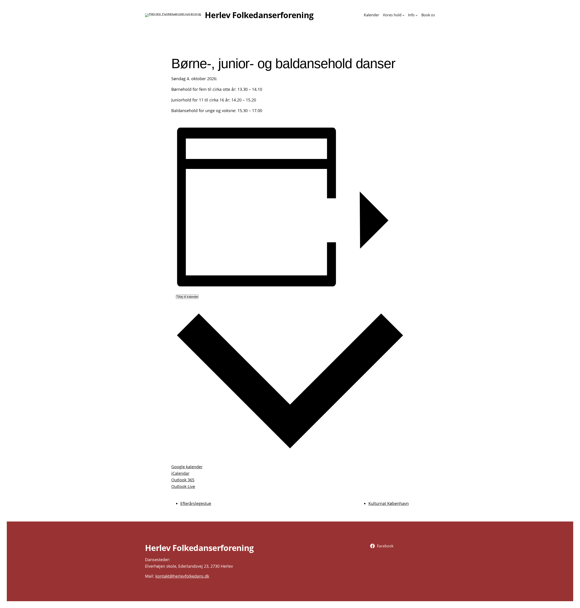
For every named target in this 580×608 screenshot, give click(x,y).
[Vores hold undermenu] (403, 15)
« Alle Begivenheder (190, 43)
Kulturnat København (388, 503)
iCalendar (180, 473)
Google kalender (187, 466)
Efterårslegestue (195, 503)
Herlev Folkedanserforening (259, 15)
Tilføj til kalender (187, 296)
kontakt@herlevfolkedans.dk (182, 576)
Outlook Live (183, 486)
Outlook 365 (182, 480)
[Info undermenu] (417, 15)
